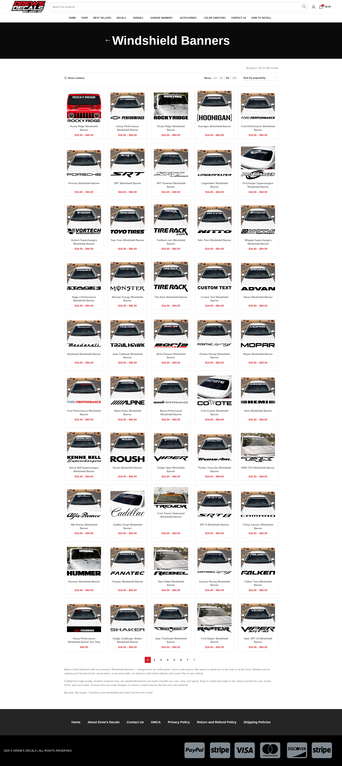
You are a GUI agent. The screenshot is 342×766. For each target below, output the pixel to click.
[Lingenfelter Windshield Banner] (214, 163)
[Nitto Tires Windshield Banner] (214, 220)
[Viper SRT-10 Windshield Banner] (258, 618)
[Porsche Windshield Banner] (84, 163)
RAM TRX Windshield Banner (258, 467)
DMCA (156, 722)
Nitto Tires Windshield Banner (214, 240)
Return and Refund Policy (216, 722)
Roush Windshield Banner (127, 467)
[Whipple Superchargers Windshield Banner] (258, 220)
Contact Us (135, 722)
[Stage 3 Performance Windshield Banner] (84, 277)
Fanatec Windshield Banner (127, 581)
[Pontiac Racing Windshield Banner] (214, 333)
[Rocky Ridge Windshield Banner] (84, 106)
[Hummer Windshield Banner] (84, 561)
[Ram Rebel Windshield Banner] (171, 561)
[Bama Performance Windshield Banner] (171, 390)
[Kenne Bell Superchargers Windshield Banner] (84, 447)
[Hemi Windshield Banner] (258, 390)
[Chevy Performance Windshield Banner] (127, 106)
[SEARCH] (303, 6)
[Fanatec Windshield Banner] (127, 561)
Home (75, 722)
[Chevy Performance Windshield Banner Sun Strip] (84, 618)
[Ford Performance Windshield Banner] (258, 106)
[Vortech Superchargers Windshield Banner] (84, 220)
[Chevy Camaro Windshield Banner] (258, 504)
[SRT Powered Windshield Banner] (171, 163)
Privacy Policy (179, 722)
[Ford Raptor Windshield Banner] (214, 618)
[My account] (313, 6)
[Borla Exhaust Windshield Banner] (171, 333)
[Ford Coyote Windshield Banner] (214, 390)
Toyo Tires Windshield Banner (127, 240)
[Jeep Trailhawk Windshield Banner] (127, 333)
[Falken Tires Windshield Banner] (258, 561)
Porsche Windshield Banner (84, 183)
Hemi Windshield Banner (258, 410)
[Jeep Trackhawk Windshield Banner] (171, 618)
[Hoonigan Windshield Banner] (214, 106)
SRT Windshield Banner (127, 183)
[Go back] (107, 40)
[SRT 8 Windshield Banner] (214, 504)
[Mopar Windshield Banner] (258, 333)
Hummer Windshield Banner (84, 581)
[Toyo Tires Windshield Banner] (127, 220)
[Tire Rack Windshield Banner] (171, 277)
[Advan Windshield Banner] (258, 277)
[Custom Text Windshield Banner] (214, 277)
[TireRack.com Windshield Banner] (171, 220)
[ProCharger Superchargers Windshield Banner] (258, 163)
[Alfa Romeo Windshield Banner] (84, 504)
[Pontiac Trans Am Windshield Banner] (214, 447)
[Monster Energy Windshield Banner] (127, 277)
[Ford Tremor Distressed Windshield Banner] (171, 498)
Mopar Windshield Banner (258, 354)
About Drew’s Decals (104, 722)
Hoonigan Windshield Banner (214, 126)
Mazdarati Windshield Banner (84, 354)
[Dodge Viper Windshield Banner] (171, 447)
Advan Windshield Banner (258, 297)
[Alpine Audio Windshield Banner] (127, 390)
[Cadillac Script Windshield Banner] (127, 504)
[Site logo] (28, 6)
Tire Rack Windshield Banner (171, 297)
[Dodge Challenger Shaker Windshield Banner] (127, 618)
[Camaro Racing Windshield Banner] (214, 561)
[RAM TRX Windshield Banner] (258, 447)
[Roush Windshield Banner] (127, 447)
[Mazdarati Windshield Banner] (84, 333)
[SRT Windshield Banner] (127, 163)
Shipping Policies (257, 722)
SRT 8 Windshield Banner (214, 524)
